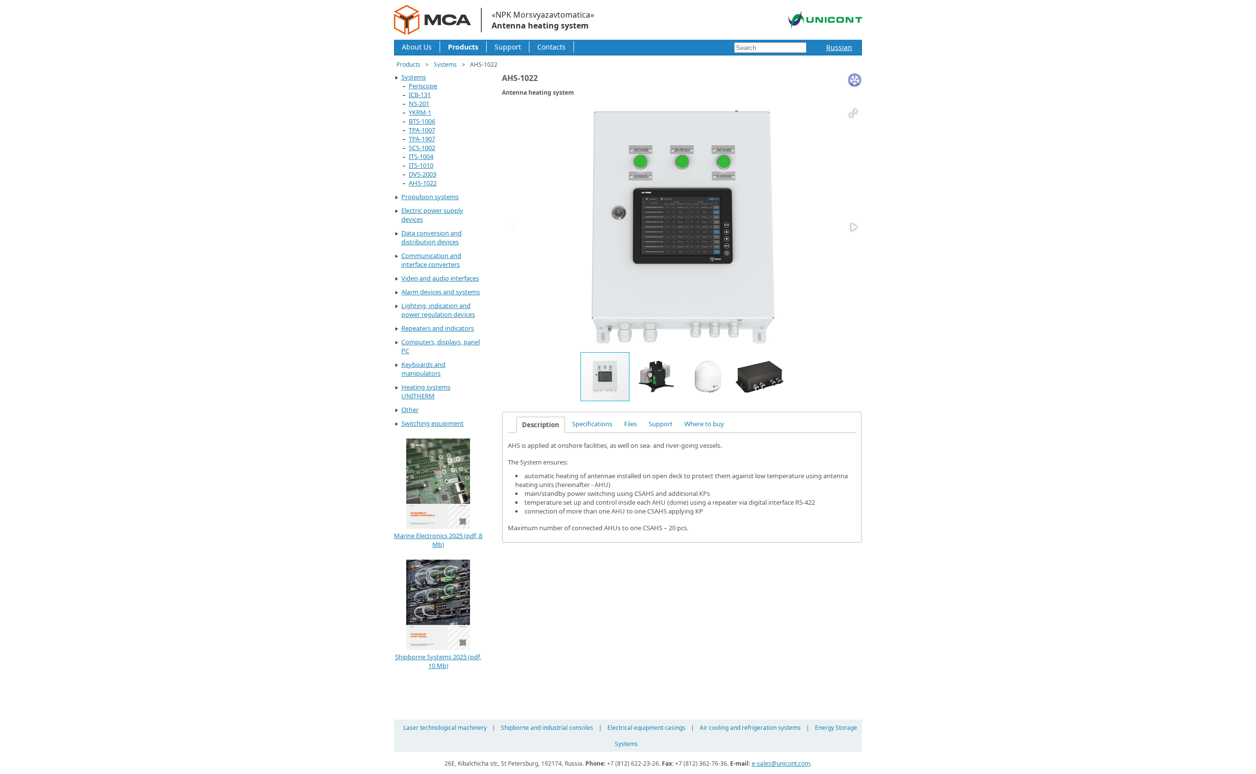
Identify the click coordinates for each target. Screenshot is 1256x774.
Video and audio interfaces (440, 278)
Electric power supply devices (432, 215)
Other (410, 409)
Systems (445, 64)
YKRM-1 (420, 112)
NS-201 (419, 103)
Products (463, 47)
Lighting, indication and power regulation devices (438, 310)
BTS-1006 (422, 121)
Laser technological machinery (445, 727)
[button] (853, 113)
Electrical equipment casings (646, 727)
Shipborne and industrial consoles (547, 727)
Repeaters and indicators (437, 328)
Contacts (551, 47)
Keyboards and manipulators (423, 369)
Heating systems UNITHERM (425, 391)
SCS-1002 (422, 147)
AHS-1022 (423, 183)
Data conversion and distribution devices (431, 237)
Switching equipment (432, 423)
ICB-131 (420, 94)
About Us (417, 47)
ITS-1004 (421, 156)
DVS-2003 (422, 174)
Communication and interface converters (431, 260)
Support (508, 47)
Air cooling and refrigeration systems (750, 727)
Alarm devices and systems (440, 291)
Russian (839, 47)
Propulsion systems (430, 196)
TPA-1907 (422, 138)
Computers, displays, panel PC (440, 346)
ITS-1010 (421, 165)
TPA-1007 (422, 130)
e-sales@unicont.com (781, 763)
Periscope (423, 85)
